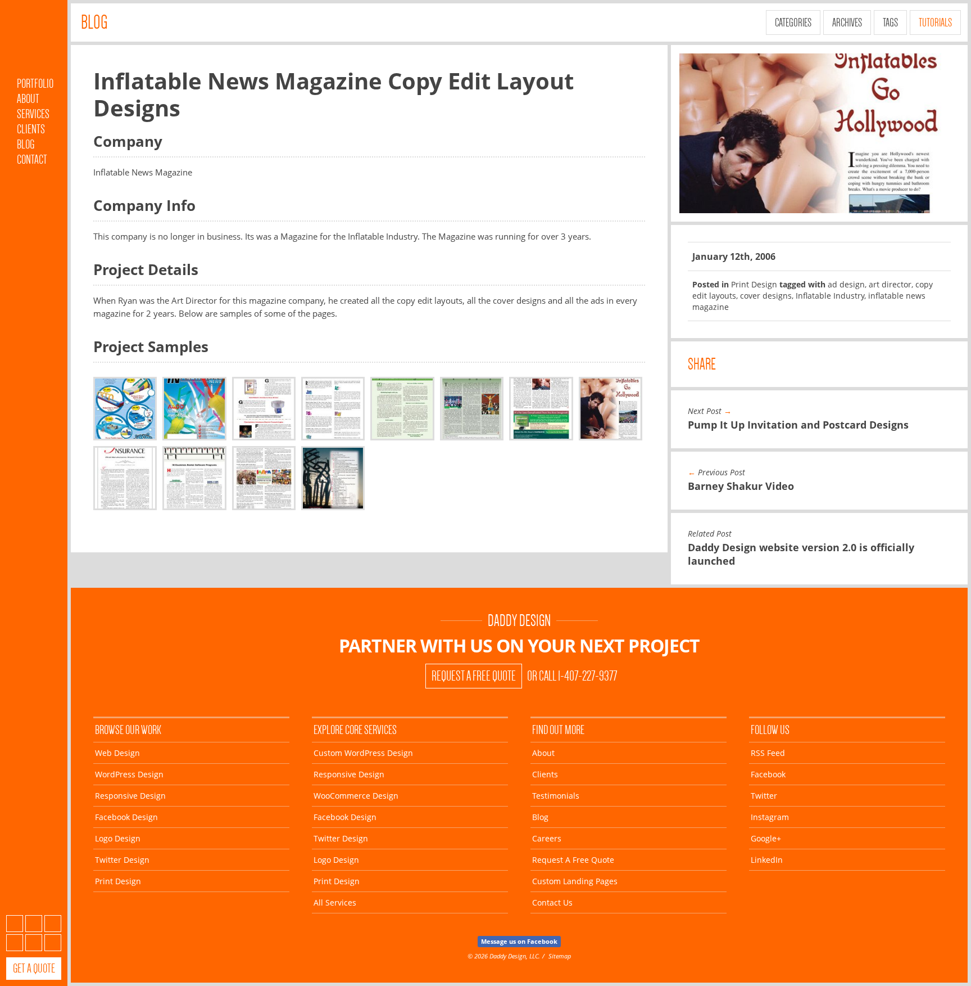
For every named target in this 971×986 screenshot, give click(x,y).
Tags (890, 22)
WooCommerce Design (356, 795)
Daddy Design (519, 620)
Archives (847, 22)
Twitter (52, 923)
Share (702, 364)
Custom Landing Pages (575, 881)
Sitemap (559, 956)
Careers (546, 838)
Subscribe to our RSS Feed (14, 923)
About (28, 99)
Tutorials (935, 22)
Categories (793, 22)
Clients (31, 129)
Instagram (14, 942)
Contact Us (552, 902)
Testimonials (555, 795)
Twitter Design (122, 859)
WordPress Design (129, 774)
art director (890, 284)
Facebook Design (126, 817)
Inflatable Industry (830, 295)
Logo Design (117, 838)
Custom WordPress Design (363, 753)
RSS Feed (768, 753)
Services (33, 114)
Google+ (33, 942)
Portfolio (35, 83)
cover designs (766, 295)
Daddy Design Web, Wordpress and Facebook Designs (34, 41)
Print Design (754, 284)
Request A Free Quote (474, 676)
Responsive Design (130, 795)
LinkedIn (52, 942)
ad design (846, 284)
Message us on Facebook (519, 941)
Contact (32, 159)
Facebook (33, 923)
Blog (25, 144)
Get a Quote (34, 968)
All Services (335, 902)
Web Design (117, 753)
